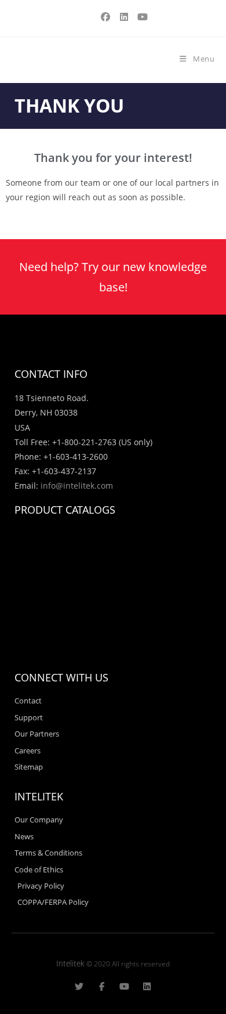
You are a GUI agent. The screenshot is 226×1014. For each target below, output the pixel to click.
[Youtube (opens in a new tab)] (140, 17)
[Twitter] (79, 986)
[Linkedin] (147, 986)
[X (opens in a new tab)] (87, 17)
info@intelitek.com (77, 485)
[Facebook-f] (101, 986)
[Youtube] (124, 986)
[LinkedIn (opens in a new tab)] (124, 17)
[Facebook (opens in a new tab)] (105, 17)
